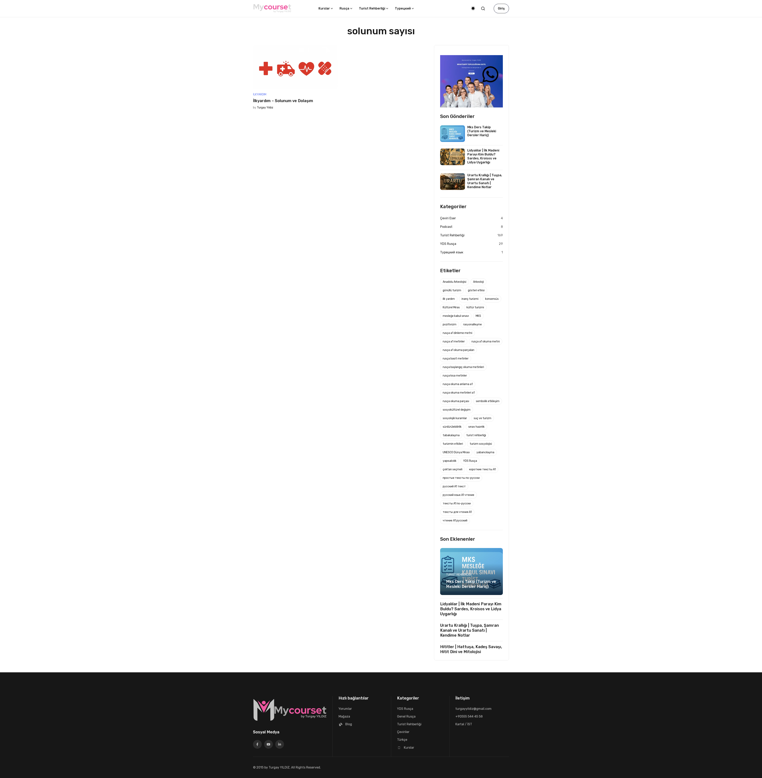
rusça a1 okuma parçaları (458, 350)
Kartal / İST (463, 724)
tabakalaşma (451, 435)
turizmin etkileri (453, 444)
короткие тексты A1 (482, 469)
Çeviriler (403, 732)
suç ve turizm (482, 418)
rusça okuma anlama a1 (458, 384)
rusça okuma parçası (456, 401)
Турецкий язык (451, 252)
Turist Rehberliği (372, 8)
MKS (478, 316)
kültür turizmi (475, 307)
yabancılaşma (485, 452)
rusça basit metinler (456, 358)
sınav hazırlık (476, 426)
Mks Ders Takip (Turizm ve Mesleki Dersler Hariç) (481, 131)
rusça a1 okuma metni (485, 341)
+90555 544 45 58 (469, 716)
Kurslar (324, 8)
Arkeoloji (478, 282)
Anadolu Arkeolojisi (454, 282)
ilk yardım (449, 299)
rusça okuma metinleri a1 (459, 392)
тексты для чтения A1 (457, 512)
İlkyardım (259, 94)
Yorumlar (345, 709)
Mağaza (344, 716)
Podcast (446, 227)
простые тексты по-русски (461, 478)
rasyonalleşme (472, 324)
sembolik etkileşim (487, 401)
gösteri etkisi (476, 290)
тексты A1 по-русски (457, 503)
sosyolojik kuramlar (455, 418)
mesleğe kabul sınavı (456, 316)
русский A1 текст (454, 486)
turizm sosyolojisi (481, 444)
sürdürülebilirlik (452, 426)
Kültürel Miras (451, 307)
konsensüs (492, 299)
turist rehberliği (476, 435)
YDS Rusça (448, 244)
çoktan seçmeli (452, 469)
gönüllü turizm (452, 290)
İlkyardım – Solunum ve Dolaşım (283, 100)
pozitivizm (449, 324)
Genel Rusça (406, 716)
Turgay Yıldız (265, 107)
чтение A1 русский (455, 520)
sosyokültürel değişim (456, 409)
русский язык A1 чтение (458, 495)
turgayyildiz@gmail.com (473, 709)
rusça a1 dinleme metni (457, 333)
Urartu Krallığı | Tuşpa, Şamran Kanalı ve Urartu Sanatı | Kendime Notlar (484, 181)
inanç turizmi (470, 299)
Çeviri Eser (448, 218)
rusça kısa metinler (455, 375)
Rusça (344, 8)
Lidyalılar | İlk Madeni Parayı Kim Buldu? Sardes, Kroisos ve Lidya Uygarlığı (483, 156)
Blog (348, 724)
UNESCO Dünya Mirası (456, 452)
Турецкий (403, 8)
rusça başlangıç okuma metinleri (463, 367)
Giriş (501, 8)
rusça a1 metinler (454, 341)
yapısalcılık (449, 461)
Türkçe (402, 740)
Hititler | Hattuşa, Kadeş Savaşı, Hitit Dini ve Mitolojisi (471, 649)
